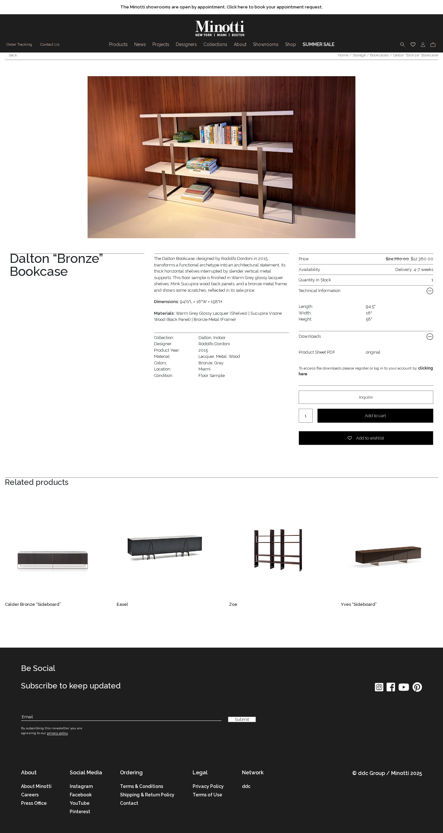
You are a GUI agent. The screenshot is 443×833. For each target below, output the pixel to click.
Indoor (219, 337)
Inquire (366, 397)
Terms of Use (207, 794)
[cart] (433, 44)
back (12, 55)
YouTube (80, 803)
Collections (215, 44)
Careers (30, 794)
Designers (186, 44)
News (140, 44)
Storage (359, 55)
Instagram (81, 786)
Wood (234, 356)
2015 (203, 350)
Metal (221, 356)
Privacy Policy (208, 786)
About (240, 44)
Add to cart (375, 415)
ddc (246, 786)
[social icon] (379, 689)
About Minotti (36, 786)
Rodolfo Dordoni (214, 343)
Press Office (34, 803)
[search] (403, 44)
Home (343, 55)
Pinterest (80, 811)
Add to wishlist (369, 438)
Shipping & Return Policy (147, 794)
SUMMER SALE (318, 44)
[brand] (221, 28)
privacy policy (57, 733)
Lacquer (206, 356)
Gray (218, 362)
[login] (423, 44)
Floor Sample (211, 375)
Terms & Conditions (141, 786)
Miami (204, 369)
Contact (129, 803)
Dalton (204, 337)
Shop (290, 44)
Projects (160, 44)
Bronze (205, 362)
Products (118, 44)
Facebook (81, 794)
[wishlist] (413, 44)
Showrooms (266, 44)
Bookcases (379, 55)
